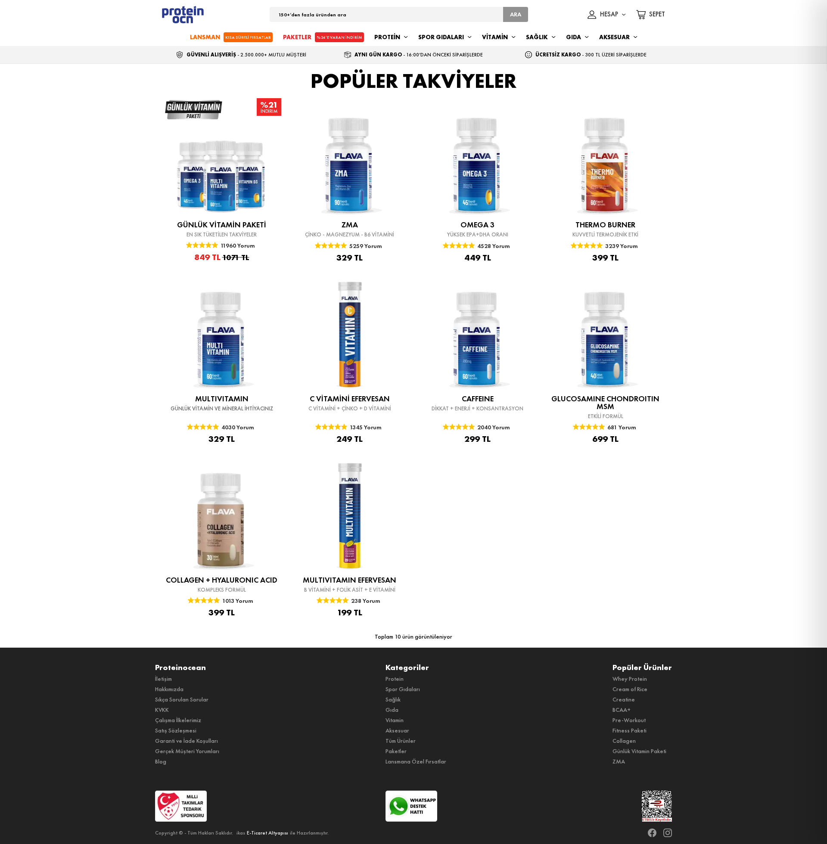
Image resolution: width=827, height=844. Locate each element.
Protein (395, 679)
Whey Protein (629, 679)
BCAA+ (621, 710)
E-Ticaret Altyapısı (267, 832)
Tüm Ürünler (401, 741)
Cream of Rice (629, 689)
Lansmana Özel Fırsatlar (416, 761)
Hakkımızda (169, 689)
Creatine (623, 699)
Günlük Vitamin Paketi (639, 751)
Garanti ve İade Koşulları (186, 741)
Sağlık (393, 699)
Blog (160, 761)
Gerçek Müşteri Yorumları (187, 751)
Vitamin (395, 720)
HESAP (609, 14)
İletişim (163, 679)
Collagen (624, 741)
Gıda (392, 710)
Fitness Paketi (629, 730)
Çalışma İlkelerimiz (178, 720)
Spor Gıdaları (403, 689)
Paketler (396, 751)
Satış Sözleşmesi (175, 730)
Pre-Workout (629, 720)
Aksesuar (397, 730)
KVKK (162, 710)
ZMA (618, 761)
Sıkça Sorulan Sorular (181, 699)
